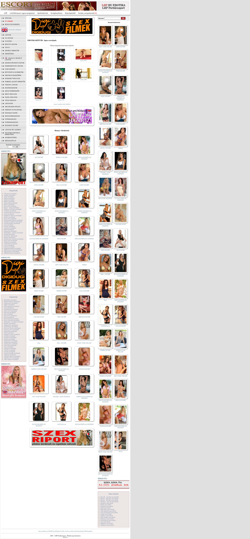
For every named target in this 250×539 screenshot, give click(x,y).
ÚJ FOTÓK (8, 41)
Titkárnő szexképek (10, 348)
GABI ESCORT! (84, 185)
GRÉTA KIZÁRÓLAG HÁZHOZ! (84, 158)
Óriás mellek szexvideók (108, 517)
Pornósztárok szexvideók (108, 520)
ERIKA (84, 265)
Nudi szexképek (9, 308)
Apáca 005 (61, 81)
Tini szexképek (8, 347)
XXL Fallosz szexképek (11, 359)
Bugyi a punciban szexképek (12, 209)
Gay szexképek (8, 225)
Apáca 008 (61, 100)
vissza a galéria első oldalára (62, 104)
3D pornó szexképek (10, 193)
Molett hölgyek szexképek (12, 301)
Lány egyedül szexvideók (108, 511)
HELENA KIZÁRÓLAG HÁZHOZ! (61, 369)
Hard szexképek (9, 229)
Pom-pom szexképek (10, 315)
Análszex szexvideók (107, 503)
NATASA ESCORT (84, 369)
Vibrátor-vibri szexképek (11, 358)
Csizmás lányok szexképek (12, 212)
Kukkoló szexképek (10, 242)
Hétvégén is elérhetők (14, 72)
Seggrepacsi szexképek (11, 325)
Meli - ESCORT (61, 343)
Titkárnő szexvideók (107, 523)
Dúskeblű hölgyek (12, 78)
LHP (5, 13)
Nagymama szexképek (11, 303)
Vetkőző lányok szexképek (12, 356)
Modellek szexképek (10, 300)
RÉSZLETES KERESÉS (12, 24)
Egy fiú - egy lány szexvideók (110, 497)
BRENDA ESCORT (84, 317)
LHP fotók (9, 103)
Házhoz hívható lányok (14, 63)
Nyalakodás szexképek (11, 309)
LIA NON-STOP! (39, 317)
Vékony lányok (11, 85)
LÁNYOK (8, 35)
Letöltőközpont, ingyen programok (22, 13)
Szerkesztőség (79, 531)
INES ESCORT (61, 238)
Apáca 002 (61, 62)
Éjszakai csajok (11, 113)
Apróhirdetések (42, 13)
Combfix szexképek (10, 211)
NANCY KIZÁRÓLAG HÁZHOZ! (39, 211)
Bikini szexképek (9, 201)
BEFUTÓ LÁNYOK (11, 44)
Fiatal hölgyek (11, 97)
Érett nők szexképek (10, 218)
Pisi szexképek (8, 314)
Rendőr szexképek (9, 323)
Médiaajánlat (88, 531)
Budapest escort (11, 125)
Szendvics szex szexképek (12, 334)
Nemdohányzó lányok (14, 66)
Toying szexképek (9, 351)
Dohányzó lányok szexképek (13, 215)
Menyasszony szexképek (11, 251)
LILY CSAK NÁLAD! (39, 396)
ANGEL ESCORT (39, 265)
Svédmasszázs (10, 119)
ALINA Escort (61, 424)
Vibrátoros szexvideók (107, 525)
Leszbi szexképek (9, 247)
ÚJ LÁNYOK (9, 38)
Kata (39, 343)
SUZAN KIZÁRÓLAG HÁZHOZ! (39, 425)
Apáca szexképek (9, 198)
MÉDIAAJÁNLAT (10, 140)
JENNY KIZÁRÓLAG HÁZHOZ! (61, 211)
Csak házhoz (10, 69)
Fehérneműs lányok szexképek (13, 220)
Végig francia (10, 100)
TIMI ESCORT (61, 317)
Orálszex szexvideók (107, 515)
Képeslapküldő (70, 13)
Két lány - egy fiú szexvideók (109, 501)
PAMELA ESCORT (61, 157)
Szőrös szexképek (9, 339)
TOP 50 (7, 47)
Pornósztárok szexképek (11, 318)
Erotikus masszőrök (13, 75)
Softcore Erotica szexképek (12, 328)
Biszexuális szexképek (10, 203)
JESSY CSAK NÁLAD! (84, 343)
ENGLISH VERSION (14, 30)
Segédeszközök (11, 88)
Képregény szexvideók (107, 509)
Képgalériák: (14, 190)
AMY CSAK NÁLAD (61, 265)
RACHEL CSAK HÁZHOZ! (61, 396)
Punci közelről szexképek (12, 320)
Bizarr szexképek (9, 204)
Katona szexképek (9, 237)
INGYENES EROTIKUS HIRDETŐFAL (12, 133)
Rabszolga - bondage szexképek (13, 322)
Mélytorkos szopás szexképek (13, 250)
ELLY (121, 451)
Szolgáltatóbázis (56, 13)
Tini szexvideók (105, 522)
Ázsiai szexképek (9, 200)
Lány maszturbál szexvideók (109, 512)
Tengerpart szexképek (10, 342)
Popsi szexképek (9, 317)
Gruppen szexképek (10, 228)
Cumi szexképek (9, 214)
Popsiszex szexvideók (107, 519)
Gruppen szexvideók (107, 506)
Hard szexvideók (106, 508)
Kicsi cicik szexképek (10, 240)
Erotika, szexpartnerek (86, 13)
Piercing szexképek (10, 312)
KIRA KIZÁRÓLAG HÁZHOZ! (84, 238)
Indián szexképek (9, 234)
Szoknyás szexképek (10, 337)
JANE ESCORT (38, 185)
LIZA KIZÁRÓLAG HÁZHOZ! (38, 238)
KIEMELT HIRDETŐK (12, 50)
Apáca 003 (83, 60)
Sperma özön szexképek (11, 329)
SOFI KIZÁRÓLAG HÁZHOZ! (84, 424)
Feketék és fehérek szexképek (13, 222)
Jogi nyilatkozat (43, 531)
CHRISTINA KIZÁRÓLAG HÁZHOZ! (84, 397)
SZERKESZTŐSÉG (11, 137)
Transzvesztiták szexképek (12, 353)
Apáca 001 (38, 62)
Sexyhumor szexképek (11, 326)
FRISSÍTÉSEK (9, 53)
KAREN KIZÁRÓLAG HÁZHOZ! (84, 211)
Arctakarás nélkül (13, 106)
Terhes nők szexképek (10, 344)
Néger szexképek (9, 304)
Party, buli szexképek (10, 311)
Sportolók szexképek (10, 331)
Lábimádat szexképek (10, 243)
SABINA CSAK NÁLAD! (39, 369)
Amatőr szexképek (9, 195)
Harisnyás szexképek (10, 231)
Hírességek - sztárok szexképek (13, 232)
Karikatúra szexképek (10, 236)
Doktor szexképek (9, 217)
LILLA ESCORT (84, 291)
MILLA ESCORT (62, 185)
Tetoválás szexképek (10, 345)
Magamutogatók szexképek (12, 248)
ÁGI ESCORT (39, 157)
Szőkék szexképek (9, 336)
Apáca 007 (38, 100)
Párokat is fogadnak (13, 110)
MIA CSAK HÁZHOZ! (105, 198)
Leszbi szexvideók (106, 514)
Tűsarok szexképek (10, 354)
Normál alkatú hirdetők (15, 81)
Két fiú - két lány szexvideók (109, 500)
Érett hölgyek (11, 94)
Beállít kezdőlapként (55, 531)
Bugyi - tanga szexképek (11, 207)
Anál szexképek (9, 196)
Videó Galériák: (113, 494)
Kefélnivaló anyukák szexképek (13, 239)
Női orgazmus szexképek (11, 306)
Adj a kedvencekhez (68, 531)
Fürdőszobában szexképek (12, 223)
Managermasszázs (12, 116)
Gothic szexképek (9, 226)
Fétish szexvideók (106, 504)
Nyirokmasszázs (11, 122)
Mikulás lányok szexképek (12, 253)
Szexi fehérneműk (12, 91)
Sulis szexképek (9, 333)
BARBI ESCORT (62, 291)
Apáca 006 (83, 79)
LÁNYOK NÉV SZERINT (13, 129)
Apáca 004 (38, 81)
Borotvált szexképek (10, 206)
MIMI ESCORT (39, 291)
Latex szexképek (9, 245)
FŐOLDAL (8, 18)
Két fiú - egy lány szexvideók (109, 498)
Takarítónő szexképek (10, 340)
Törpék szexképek (9, 350)
